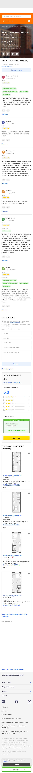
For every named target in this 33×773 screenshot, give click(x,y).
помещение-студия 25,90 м (12, 515)
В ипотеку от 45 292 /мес (11, 565)
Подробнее (5, 761)
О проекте (5, 707)
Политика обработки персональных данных (15, 722)
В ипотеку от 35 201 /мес (11, 485)
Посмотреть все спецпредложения (13, 669)
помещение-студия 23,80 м (12, 475)
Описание (5, 26)
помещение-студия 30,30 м (12, 555)
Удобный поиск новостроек (12, 16)
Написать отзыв (16, 70)
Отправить (16, 364)
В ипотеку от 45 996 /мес (11, 605)
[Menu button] (26, 10)
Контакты (5, 711)
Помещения (13, 26)
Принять (16, 764)
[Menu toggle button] (30, 10)
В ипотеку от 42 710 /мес (11, 525)
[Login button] (20, 10)
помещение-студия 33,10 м (12, 596)
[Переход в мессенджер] (29, 701)
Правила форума (7, 369)
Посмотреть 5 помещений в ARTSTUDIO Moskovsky (14, 615)
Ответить (5, 114)
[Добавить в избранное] (3, 54)
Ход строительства (25, 26)
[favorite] (16, 10)
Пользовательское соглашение (11, 718)
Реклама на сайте (7, 714)
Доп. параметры (8, 21)
